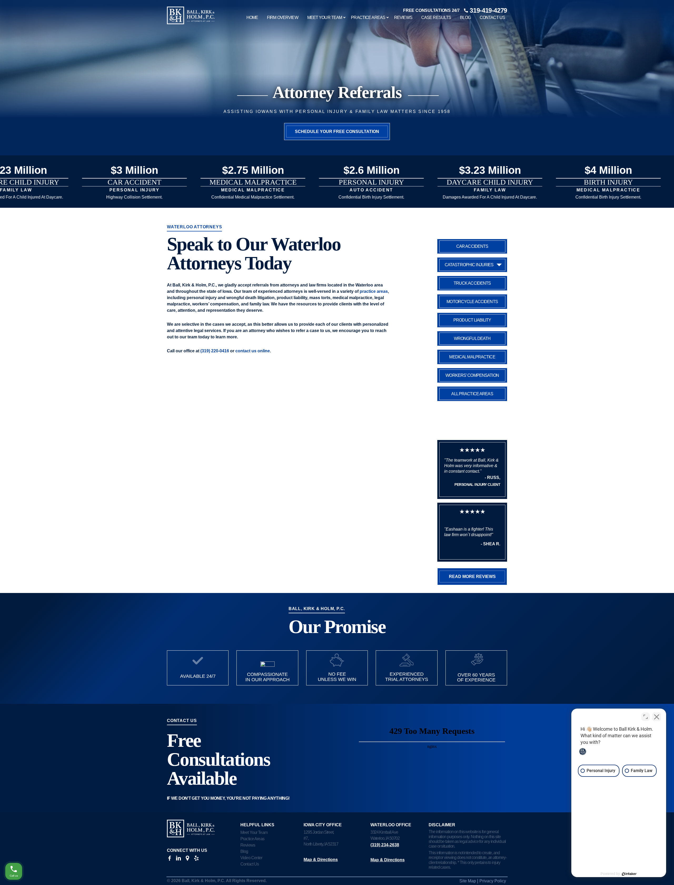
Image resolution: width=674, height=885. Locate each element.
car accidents (472, 246)
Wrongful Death (472, 338)
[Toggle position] (645, 717)
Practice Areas (368, 17)
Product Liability (472, 320)
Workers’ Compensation (472, 375)
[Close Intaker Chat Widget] (656, 717)
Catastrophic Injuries (469, 265)
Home (252, 17)
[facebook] (169, 859)
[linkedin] (178, 859)
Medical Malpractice (472, 357)
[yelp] (196, 859)
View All (88, 204)
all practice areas (472, 394)
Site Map (467, 881)
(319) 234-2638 (384, 845)
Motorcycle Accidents (472, 301)
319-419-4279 (488, 10)
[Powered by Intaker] (629, 874)
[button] (337, 186)
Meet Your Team (324, 17)
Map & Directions (321, 859)
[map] (187, 859)
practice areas (374, 291)
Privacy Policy (492, 881)
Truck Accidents (472, 283)
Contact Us (492, 17)
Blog (465, 17)
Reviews (403, 17)
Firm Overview (282, 17)
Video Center (251, 858)
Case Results (436, 17)
